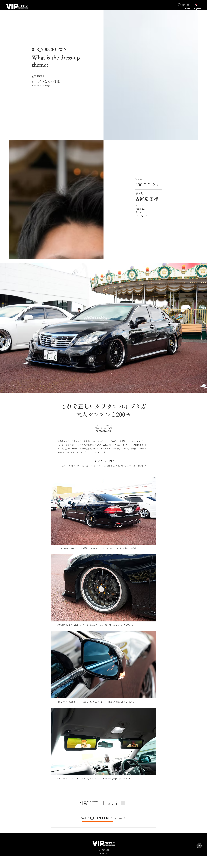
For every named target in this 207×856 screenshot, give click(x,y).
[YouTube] (188, 4)
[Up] (199, 845)
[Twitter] (183, 4)
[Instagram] (179, 4)
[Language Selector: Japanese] (198, 4)
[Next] (80, 803)
